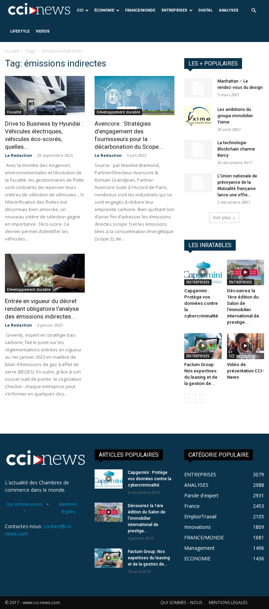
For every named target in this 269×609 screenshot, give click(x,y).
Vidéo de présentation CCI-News (245, 371)
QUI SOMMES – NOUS (181, 603)
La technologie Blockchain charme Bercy (236, 149)
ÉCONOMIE (104, 10)
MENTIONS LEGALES (228, 603)
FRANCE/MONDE (140, 10)
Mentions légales (68, 507)
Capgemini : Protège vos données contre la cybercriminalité (201, 303)
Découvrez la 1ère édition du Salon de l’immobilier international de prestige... (146, 518)
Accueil (12, 51)
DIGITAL (205, 10)
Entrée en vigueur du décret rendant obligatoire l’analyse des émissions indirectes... (42, 309)
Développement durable (118, 112)
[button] (253, 10)
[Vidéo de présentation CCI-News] (245, 346)
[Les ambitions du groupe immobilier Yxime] (198, 116)
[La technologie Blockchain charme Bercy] (198, 149)
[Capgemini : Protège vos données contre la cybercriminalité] (203, 272)
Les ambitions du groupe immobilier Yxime (235, 116)
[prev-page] (188, 398)
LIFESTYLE (19, 31)
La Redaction (18, 155)
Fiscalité (14, 112)
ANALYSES (229, 10)
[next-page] (199, 398)
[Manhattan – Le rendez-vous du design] (198, 88)
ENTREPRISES (174, 10)
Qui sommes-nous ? (24, 507)
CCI (80, 10)
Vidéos (43, 31)
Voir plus (221, 217)
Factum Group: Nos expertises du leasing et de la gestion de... (149, 558)
